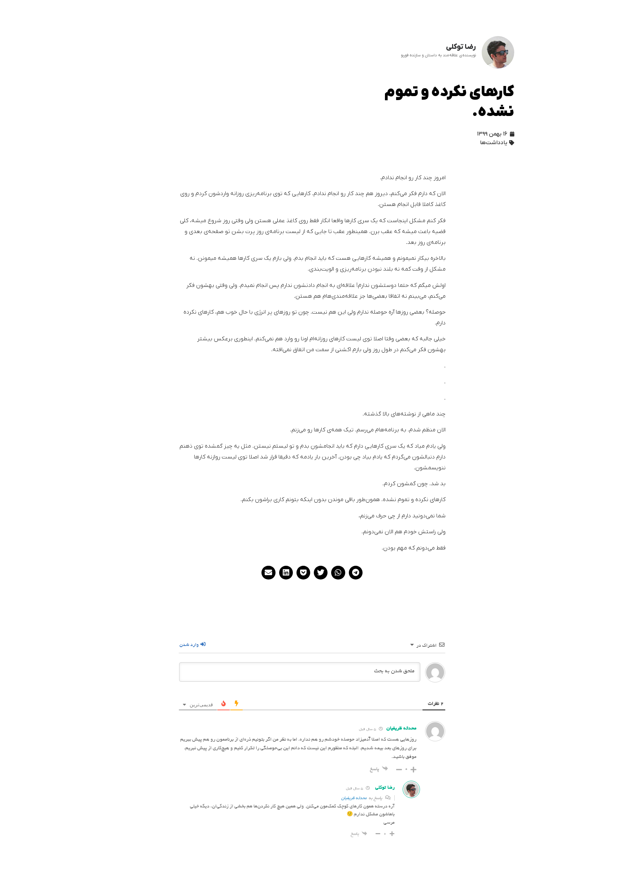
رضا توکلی (385, 787)
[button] (356, 572)
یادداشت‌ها (493, 142)
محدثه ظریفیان (401, 728)
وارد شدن (189, 645)
